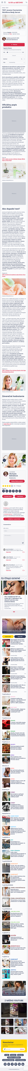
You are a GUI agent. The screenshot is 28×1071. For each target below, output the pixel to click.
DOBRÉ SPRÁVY (15, 816)
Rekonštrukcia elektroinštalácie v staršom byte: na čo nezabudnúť (18, 891)
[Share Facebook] (3, 491)
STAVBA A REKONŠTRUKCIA (18, 887)
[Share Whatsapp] (6, 491)
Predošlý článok (8, 496)
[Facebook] (12, 1064)
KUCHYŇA (13, 935)
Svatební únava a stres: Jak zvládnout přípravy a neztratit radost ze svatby (18, 782)
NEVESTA (13, 696)
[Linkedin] (22, 1064)
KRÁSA (12, 755)
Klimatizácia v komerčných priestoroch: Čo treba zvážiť (18, 900)
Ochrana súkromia (8, 1060)
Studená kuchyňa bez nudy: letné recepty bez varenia (18, 948)
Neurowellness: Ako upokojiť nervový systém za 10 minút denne (18, 758)
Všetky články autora (17, 481)
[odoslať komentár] (23, 543)
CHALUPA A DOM (15, 911)
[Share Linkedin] (16, 491)
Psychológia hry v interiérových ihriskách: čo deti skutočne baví (18, 843)
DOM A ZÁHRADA (15, 850)
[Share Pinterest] (13, 491)
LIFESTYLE (13, 826)
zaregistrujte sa (8, 514)
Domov (3, 7)
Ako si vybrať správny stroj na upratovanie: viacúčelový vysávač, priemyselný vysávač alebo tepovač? (18, 878)
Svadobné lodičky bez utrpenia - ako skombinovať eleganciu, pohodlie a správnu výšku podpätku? (18, 700)
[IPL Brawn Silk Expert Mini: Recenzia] (21, 1030)
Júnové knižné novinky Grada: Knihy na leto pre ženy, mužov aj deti (17, 973)
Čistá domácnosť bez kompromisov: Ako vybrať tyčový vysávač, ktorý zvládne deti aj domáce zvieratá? (18, 963)
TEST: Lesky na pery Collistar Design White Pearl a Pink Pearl (13, 159)
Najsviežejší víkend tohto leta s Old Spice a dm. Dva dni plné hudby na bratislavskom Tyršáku (17, 642)
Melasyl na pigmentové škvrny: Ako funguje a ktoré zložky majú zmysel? (18, 650)
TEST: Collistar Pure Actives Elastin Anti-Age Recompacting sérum (14, 371)
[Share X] (10, 491)
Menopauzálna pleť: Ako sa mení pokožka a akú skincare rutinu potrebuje (18, 686)
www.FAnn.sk (7, 424)
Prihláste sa (6, 508)
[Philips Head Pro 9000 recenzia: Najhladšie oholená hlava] (21, 1022)
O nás (6, 1055)
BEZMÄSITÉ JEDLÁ (15, 946)
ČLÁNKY (13, 792)
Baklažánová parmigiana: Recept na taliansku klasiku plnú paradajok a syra (18, 677)
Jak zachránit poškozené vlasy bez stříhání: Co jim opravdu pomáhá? (17, 771)
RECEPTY (13, 744)
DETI (12, 840)
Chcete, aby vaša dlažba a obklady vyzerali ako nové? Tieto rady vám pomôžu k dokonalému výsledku (18, 867)
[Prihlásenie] (2, 2)
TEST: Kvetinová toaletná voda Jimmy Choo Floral (13, 275)
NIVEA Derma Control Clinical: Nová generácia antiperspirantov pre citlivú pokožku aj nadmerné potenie (18, 831)
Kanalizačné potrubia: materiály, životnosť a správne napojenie (17, 915)
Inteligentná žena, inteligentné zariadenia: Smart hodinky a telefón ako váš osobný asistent (17, 806)
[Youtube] (8, 1064)
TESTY (7, 7)
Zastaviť (14, 55)
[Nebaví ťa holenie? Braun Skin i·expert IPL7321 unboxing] (7, 1030)
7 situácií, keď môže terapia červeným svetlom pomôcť (18, 723)
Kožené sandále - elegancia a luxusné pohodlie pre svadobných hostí (18, 710)
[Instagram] (5, 1064)
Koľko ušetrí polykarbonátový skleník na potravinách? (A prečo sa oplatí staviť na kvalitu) (18, 854)
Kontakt (13, 1055)
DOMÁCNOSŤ (14, 864)
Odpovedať (8, 552)
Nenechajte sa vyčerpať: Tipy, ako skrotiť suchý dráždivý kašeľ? (17, 795)
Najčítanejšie (8, 636)
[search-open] (5, 2)
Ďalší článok (20, 496)
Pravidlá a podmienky (14, 1057)
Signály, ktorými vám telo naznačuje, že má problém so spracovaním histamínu (18, 734)
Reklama (20, 1055)
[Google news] (19, 1064)
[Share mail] (19, 491)
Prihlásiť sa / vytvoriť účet (14, 519)
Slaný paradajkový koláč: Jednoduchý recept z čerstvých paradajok (17, 748)
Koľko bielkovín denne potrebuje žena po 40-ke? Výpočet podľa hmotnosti (17, 659)
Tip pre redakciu (20, 1060)
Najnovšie (20, 636)
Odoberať (22, 1049)
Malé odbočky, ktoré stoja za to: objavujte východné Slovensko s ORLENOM (18, 819)
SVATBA (13, 779)
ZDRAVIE (13, 720)
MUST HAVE (14, 707)
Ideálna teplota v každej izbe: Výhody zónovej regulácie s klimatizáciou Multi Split (17, 926)
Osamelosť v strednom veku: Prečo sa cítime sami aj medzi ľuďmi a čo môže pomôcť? (18, 669)
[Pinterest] (15, 1064)
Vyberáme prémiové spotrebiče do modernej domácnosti (17, 939)
